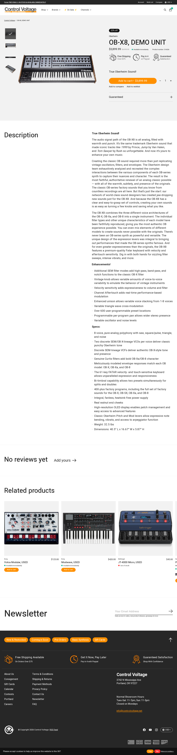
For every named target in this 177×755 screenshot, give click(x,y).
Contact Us (38, 694)
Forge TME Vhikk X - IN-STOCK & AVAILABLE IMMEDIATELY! (25, 2)
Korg (6, 559)
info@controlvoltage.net (129, 711)
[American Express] (156, 743)
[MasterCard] (139, 743)
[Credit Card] (131, 743)
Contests (9, 694)
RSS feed (54, 729)
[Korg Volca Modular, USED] (31, 528)
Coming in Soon (40, 640)
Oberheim (113, 36)
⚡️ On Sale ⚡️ (70, 9)
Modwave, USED (70, 562)
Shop (43, 9)
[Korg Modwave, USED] (88, 528)
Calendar (8, 689)
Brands (55, 9)
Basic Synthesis (80, 640)
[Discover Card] (164, 743)
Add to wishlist (133, 86)
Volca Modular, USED (16, 562)
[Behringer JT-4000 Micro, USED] (145, 528)
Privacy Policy (39, 689)
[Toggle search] (165, 9)
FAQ (34, 704)
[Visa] (147, 743)
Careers (8, 704)
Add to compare (116, 86)
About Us (9, 674)
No (157, 751)
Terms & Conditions (42, 674)
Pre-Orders (60, 640)
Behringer (121, 559)
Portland (8, 699)
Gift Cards (100, 640)
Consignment (11, 679)
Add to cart (132, 81)
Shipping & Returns (42, 679)
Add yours (62, 460)
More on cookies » (167, 751)
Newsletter (38, 699)
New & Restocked (16, 640)
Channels (85, 9)
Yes (150, 751)
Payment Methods (42, 684)
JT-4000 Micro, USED (130, 562)
